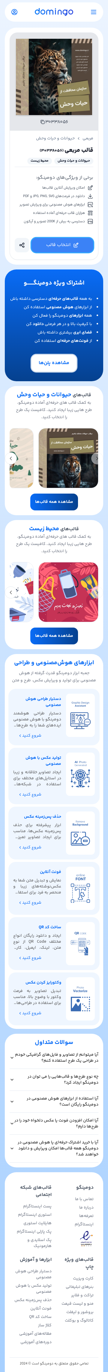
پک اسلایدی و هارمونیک (39, 1243)
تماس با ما (84, 1199)
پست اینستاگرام (37, 1206)
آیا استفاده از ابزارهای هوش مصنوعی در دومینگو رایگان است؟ (62, 1101)
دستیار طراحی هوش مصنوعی (33, 1274)
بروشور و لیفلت (80, 1312)
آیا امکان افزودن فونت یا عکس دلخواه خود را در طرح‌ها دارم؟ (56, 1123)
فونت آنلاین (41, 1308)
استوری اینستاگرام (35, 1215)
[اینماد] (75, 1239)
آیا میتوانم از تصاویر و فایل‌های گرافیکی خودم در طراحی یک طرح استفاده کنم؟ (56, 1057)
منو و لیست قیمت (78, 1304)
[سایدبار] (93, 12)
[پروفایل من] (14, 12)
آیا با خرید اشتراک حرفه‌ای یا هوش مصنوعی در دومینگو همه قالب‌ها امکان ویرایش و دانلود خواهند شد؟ (58, 1148)
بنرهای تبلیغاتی (80, 1287)
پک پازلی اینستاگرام (34, 1231)
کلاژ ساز (45, 1325)
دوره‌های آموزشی (36, 1342)
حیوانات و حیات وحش (55, 138)
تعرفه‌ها (86, 1216)
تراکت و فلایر (82, 1295)
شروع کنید (31, 735)
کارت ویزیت (83, 1278)
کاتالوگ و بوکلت (79, 1320)
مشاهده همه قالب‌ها (54, 502)
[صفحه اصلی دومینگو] (54, 12)
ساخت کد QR (40, 1317)
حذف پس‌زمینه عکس (33, 1300)
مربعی (87, 138)
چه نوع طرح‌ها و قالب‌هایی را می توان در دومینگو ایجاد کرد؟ (63, 1079)
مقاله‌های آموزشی (35, 1334)
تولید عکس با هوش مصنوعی (34, 1288)
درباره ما (86, 1207)
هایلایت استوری (37, 1223)
